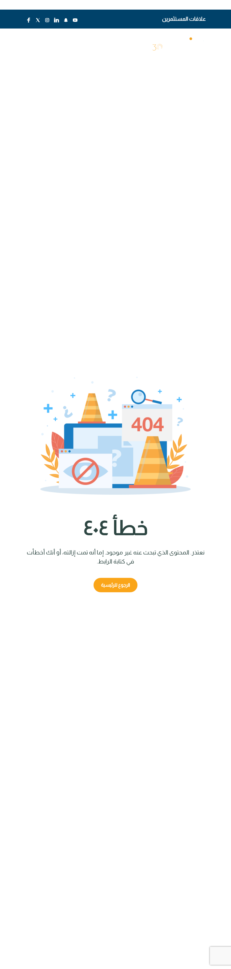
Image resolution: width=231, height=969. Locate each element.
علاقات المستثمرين (184, 19)
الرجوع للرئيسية (115, 584)
